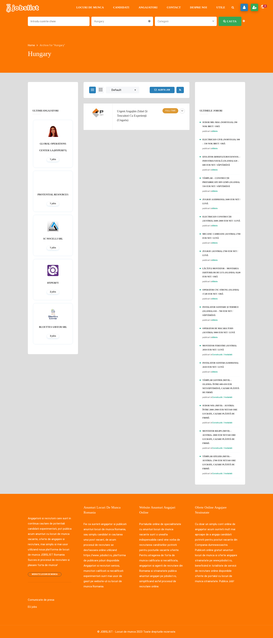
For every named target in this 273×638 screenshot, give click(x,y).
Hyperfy (53, 282)
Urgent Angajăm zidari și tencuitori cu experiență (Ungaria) (132, 116)
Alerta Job (164, 90)
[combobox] (122, 21)
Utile (220, 7)
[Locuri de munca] (23, 7)
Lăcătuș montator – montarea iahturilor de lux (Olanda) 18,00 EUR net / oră (221, 272)
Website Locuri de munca (45, 574)
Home (31, 45)
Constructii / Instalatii (222, 354)
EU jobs (32, 607)
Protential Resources (53, 194)
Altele (215, 131)
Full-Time (170, 110)
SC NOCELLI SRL (53, 238)
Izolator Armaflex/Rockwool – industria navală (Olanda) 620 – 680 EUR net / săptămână (221, 161)
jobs (53, 159)
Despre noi (198, 7)
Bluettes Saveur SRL (53, 327)
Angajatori (148, 7)
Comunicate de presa (41, 599)
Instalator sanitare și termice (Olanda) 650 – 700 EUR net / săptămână (220, 311)
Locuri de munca (90, 7)
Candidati (121, 7)
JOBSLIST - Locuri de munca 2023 (121, 631)
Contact (174, 7)
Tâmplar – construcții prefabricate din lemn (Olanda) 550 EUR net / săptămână (221, 182)
